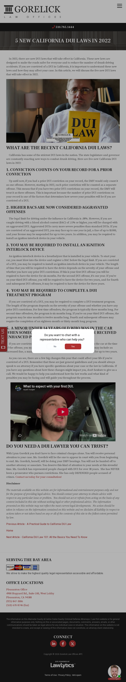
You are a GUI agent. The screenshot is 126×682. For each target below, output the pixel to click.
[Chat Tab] (63, 341)
